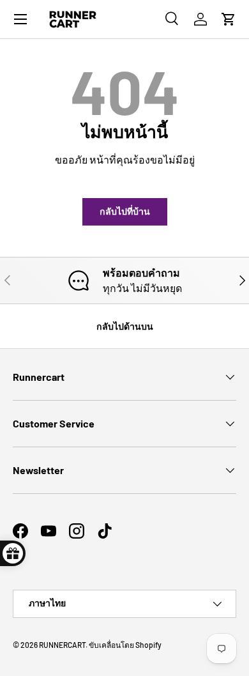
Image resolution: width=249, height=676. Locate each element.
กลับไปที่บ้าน (125, 211)
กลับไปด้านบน (124, 326)
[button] (229, 19)
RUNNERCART (62, 644)
